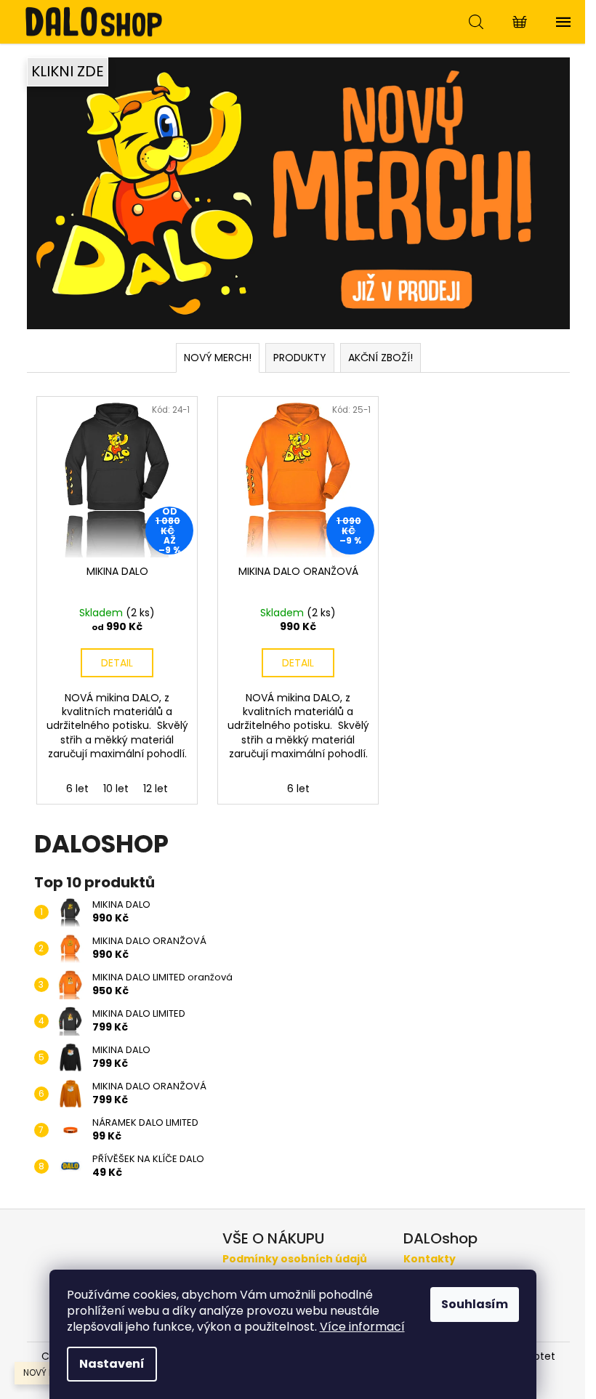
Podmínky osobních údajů (294, 1259)
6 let (77, 788)
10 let (116, 788)
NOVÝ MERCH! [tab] (217, 357)
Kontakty (429, 1259)
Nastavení (112, 1363)
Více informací (362, 1326)
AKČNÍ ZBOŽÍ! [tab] (380, 357)
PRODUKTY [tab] (299, 357)
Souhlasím (474, 1304)
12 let (155, 788)
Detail (117, 663)
